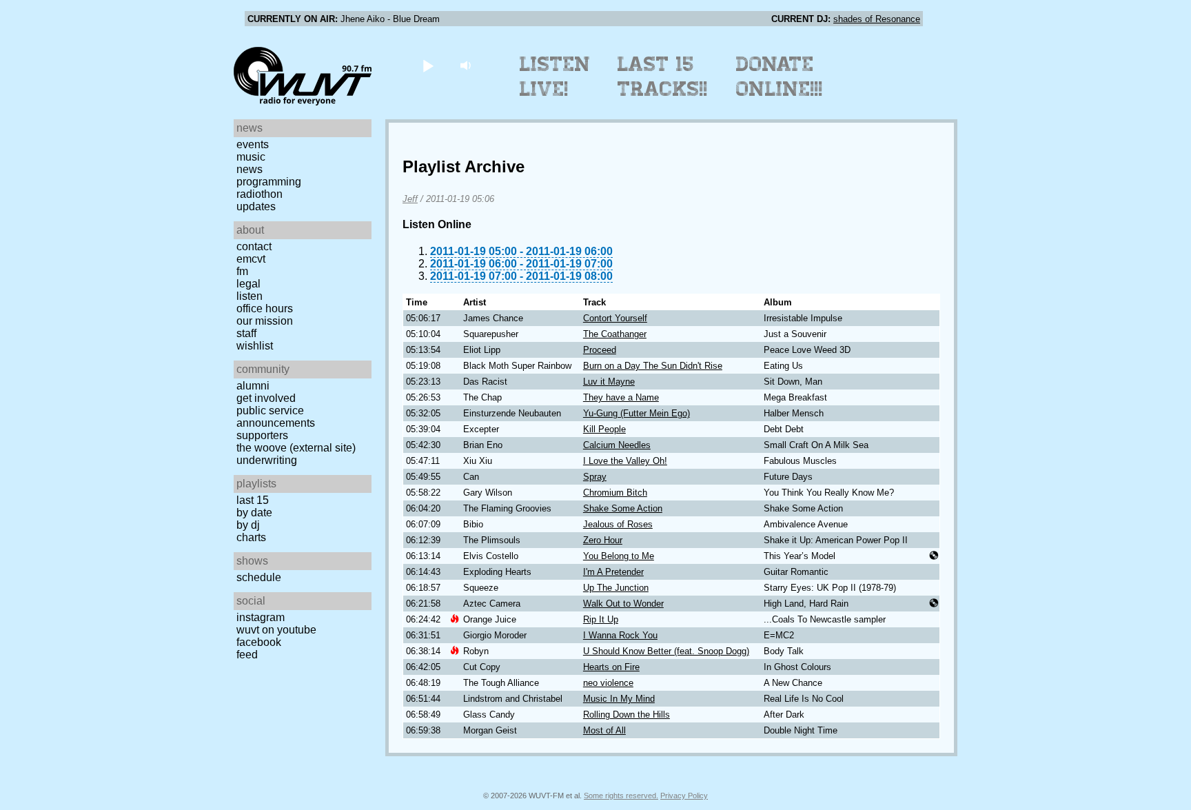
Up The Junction (616, 588)
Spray (595, 477)
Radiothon (259, 194)
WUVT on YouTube (276, 630)
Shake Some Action (622, 508)
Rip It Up (600, 619)
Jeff (410, 199)
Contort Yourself (615, 318)
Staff (246, 333)
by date (254, 512)
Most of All (604, 730)
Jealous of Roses (618, 524)
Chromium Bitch (615, 492)
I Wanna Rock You (620, 635)
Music (250, 157)
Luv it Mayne (609, 381)
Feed (247, 654)
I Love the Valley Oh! (625, 461)
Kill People (604, 429)
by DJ (248, 525)
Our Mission (264, 321)
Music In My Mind (619, 698)
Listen (249, 296)
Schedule (258, 577)
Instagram (260, 617)
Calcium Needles (617, 445)
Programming (268, 182)
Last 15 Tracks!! (663, 76)
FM (242, 271)
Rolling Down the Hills (626, 714)
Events (252, 144)
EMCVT (250, 259)
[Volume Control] (466, 65)
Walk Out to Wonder (623, 603)
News (249, 169)
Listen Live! (555, 76)
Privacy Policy (684, 795)
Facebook (258, 642)
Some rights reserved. (621, 795)
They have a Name (621, 397)
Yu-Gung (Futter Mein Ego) (636, 413)
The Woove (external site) (296, 448)
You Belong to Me (618, 556)
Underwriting (266, 460)
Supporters (262, 435)
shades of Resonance (876, 19)
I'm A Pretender (613, 572)
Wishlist (254, 346)
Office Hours (264, 308)
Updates (256, 206)
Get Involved (266, 398)
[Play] (427, 65)
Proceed (599, 350)
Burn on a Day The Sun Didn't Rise (652, 366)
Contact (254, 246)
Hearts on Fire (611, 667)
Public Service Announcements (275, 417)
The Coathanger (615, 334)
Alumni (252, 386)
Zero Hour (602, 540)
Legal (248, 284)
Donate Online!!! (779, 76)
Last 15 (252, 500)
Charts (251, 537)
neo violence (608, 683)
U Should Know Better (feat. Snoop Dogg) (666, 651)
